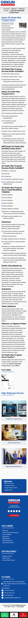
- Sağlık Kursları (8, 490)
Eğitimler (14, 9)
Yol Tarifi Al (14, 515)
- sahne (20, 606)
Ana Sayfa (6, 9)
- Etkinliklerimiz (6, 538)
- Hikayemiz (5, 530)
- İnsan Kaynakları (6, 534)
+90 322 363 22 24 (9, 593)
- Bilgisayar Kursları (9, 485)
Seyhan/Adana (5, 588)
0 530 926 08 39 (8, 595)
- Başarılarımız (5, 536)
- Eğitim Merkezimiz (7, 540)
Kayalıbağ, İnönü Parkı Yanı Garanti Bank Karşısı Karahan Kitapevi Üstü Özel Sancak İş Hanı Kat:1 (14, 583)
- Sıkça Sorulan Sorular (8, 542)
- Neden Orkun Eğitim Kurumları (10, 532)
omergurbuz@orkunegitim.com (12, 597)
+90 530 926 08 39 (9, 590)
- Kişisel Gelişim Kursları (10, 487)
